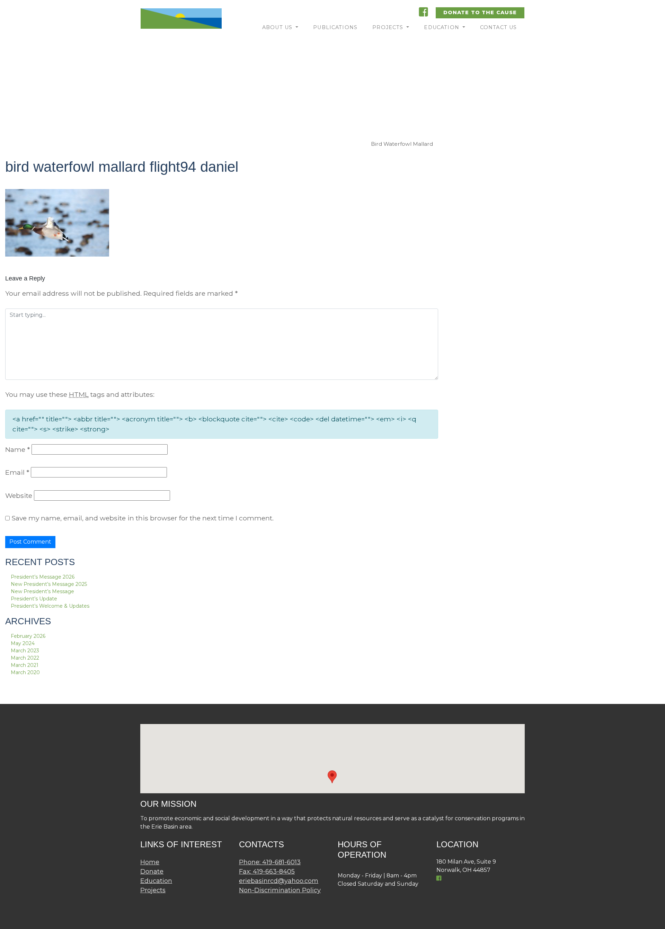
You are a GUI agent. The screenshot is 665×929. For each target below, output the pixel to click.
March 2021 (24, 665)
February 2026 (28, 636)
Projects (388, 27)
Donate (151, 871)
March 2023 (25, 650)
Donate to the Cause (480, 12)
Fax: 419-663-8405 (267, 871)
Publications (335, 27)
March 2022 (25, 658)
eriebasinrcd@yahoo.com (278, 881)
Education (442, 27)
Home (149, 862)
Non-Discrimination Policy (280, 890)
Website (18, 495)
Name (17, 449)
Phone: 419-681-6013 (270, 862)
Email (17, 472)
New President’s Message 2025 (49, 584)
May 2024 (23, 643)
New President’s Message (42, 591)
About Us (278, 27)
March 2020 (25, 672)
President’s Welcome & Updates (50, 606)
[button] (332, 776)
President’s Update (34, 599)
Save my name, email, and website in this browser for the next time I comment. (142, 518)
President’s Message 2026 (42, 577)
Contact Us (498, 27)
